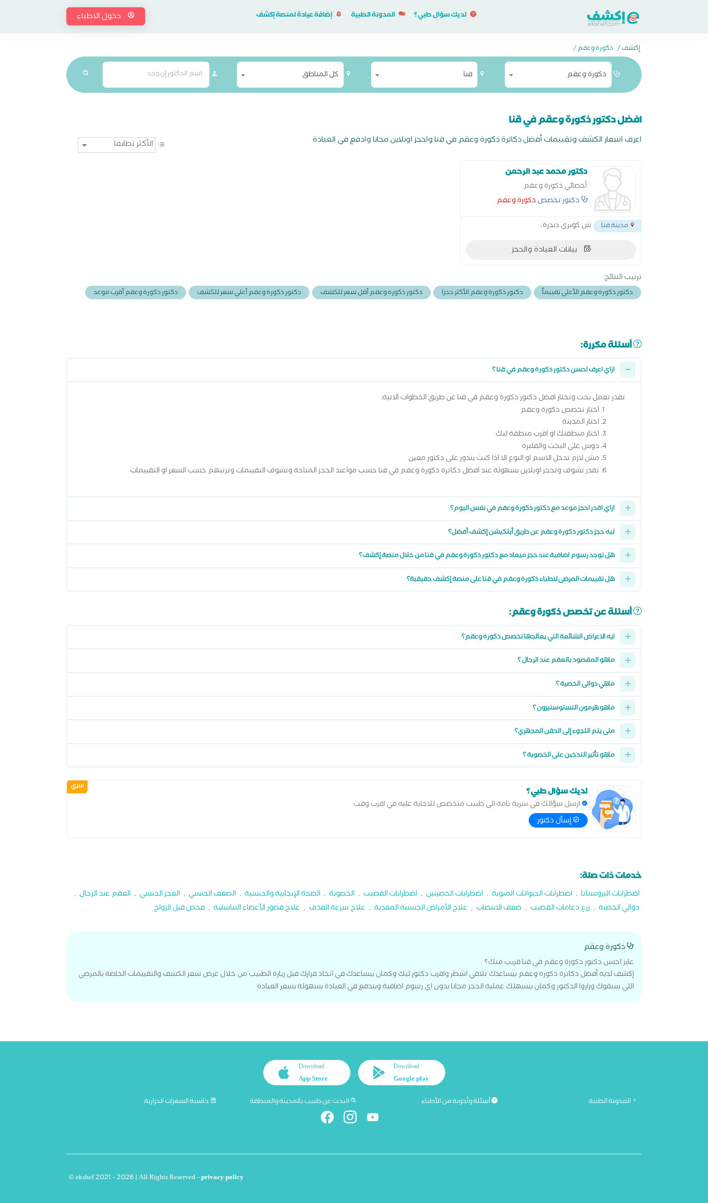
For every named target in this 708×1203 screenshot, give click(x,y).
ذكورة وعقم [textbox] (586, 75)
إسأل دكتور (555, 821)
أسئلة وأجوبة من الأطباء (456, 1102)
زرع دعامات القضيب (560, 909)
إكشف (630, 49)
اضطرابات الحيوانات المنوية (532, 895)
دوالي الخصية (619, 909)
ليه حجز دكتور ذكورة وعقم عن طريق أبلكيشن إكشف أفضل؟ (531, 533)
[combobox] (558, 75)
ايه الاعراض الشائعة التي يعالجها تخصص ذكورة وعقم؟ (538, 638)
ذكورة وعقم (595, 49)
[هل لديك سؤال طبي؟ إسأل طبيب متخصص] (612, 809)
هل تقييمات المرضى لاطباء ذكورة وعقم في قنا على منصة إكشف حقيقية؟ (511, 580)
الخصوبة (342, 895)
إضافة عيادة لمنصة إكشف (294, 16)
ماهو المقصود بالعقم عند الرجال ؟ (566, 661)
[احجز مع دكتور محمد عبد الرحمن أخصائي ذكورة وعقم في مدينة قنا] (612, 189)
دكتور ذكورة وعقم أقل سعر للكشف (371, 293)
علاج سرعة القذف (337, 909)
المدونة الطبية (373, 16)
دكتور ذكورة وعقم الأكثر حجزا (482, 293)
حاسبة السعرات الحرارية (177, 1102)
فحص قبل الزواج (179, 909)
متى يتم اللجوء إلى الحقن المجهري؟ (565, 732)
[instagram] (354, 1119)
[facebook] (331, 1119)
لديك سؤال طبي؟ (441, 16)
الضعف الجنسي (212, 895)
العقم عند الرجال (105, 895)
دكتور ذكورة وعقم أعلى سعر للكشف (249, 293)
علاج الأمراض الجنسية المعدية (421, 909)
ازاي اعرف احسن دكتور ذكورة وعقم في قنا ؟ (553, 370)
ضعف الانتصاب (498, 909)
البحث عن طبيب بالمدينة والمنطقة (300, 1102)
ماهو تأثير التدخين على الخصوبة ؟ (569, 756)
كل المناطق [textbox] (320, 75)
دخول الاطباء (99, 17)
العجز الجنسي (159, 895)
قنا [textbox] (467, 75)
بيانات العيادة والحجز (545, 250)
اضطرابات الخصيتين (454, 895)
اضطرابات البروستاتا (610, 895)
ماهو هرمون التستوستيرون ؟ (574, 709)
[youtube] (377, 1119)
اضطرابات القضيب (390, 895)
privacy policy (222, 1178)
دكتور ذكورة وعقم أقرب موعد (135, 293)
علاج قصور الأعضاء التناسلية (257, 909)
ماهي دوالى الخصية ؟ (585, 685)
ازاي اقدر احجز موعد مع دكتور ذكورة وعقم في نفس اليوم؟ (532, 509)
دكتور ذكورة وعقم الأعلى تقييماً (587, 293)
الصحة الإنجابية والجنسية (282, 895)
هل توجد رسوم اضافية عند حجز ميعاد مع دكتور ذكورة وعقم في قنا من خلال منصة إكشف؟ (487, 556)
